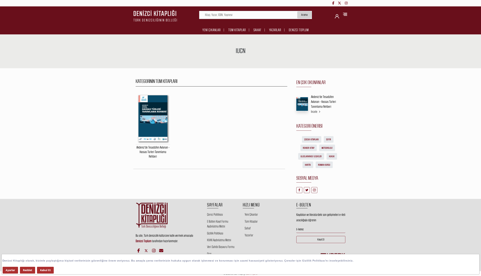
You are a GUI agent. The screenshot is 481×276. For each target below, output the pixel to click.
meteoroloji (327, 148)
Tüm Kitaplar (237, 30)
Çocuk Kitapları (311, 139)
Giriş (209, 254)
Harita (308, 165)
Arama (304, 14)
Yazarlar (275, 30)
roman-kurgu (324, 165)
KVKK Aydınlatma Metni (219, 240)
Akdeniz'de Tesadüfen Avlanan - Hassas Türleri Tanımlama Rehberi (323, 102)
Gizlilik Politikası (215, 233)
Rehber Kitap (308, 148)
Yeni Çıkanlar (211, 30)
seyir (328, 139)
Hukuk (332, 156)
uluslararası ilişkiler (311, 156)
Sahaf (257, 30)
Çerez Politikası (215, 214)
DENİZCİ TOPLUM (299, 30)
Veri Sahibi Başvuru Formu (220, 247)
